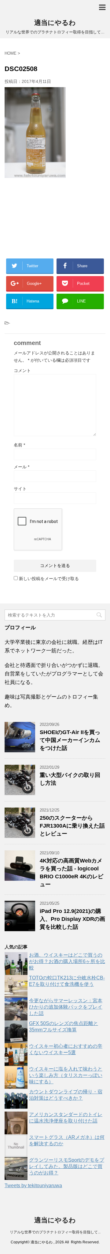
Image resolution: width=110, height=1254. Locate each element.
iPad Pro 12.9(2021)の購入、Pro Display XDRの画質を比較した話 (72, 919)
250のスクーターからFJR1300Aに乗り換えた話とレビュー (72, 826)
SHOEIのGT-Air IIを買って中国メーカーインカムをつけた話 (70, 740)
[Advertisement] (55, 217)
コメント (22, 370)
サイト (20, 488)
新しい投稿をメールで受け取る (49, 578)
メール (21, 466)
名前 (19, 444)
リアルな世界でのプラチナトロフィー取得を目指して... (55, 1232)
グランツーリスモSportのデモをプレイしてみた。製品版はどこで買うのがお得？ (66, 1166)
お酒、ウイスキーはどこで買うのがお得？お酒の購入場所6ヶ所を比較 (67, 961)
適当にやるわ (55, 22)
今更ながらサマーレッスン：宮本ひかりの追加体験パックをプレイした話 (65, 1007)
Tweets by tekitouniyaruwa (33, 1185)
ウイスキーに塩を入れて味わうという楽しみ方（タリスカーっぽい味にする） (65, 1075)
